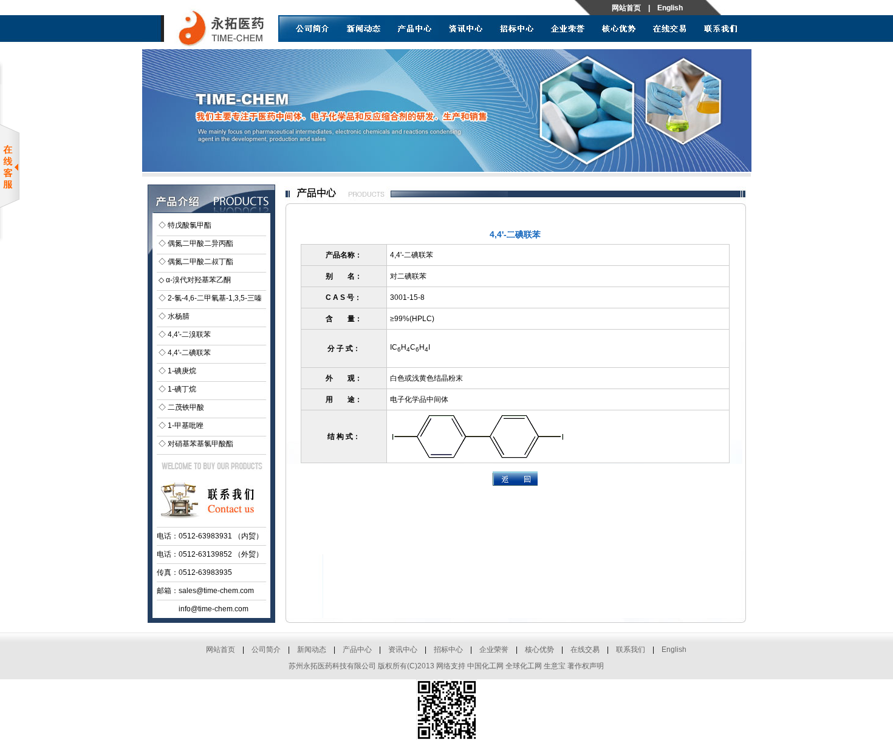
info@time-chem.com (213, 609)
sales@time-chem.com (216, 590)
